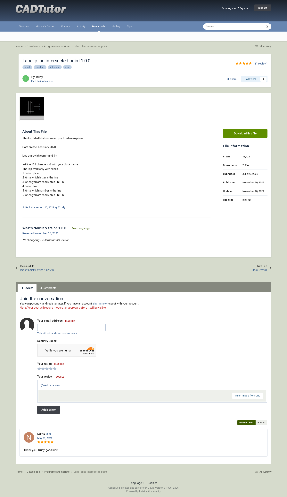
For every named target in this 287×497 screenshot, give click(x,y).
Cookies (152, 483)
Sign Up (262, 7)
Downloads (98, 26)
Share (232, 79)
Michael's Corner (45, 26)
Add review (48, 409)
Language (136, 483)
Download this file (245, 133)
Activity (81, 26)
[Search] (267, 26)
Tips (129, 26)
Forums (65, 26)
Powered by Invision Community (143, 491)
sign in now (100, 303)
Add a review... (53, 385)
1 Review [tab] (27, 288)
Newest (261, 422)
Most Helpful (246, 422)
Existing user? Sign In (235, 8)
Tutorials (24, 26)
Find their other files (42, 81)
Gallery (116, 26)
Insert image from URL (247, 395)
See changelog (80, 228)
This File (253, 26)
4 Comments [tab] (48, 288)
